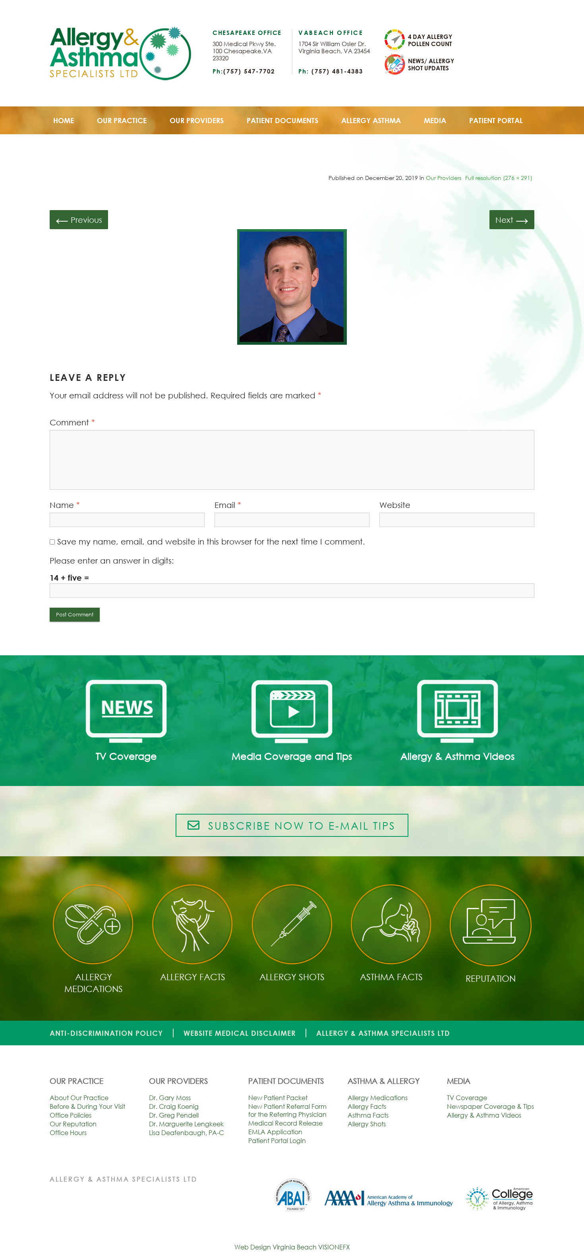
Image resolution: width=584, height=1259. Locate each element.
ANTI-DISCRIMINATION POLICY (106, 1033)
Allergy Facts (367, 1106)
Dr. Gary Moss (170, 1098)
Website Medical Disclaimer (240, 1033)
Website (394, 505)
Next (511, 219)
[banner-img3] (292, 288)
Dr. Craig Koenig (174, 1106)
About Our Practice (79, 1098)
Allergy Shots (367, 1124)
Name (65, 505)
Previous (79, 219)
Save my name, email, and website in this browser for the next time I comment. (211, 541)
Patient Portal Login (277, 1141)
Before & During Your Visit (87, 1106)
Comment (72, 422)
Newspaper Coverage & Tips (490, 1106)
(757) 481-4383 (337, 71)
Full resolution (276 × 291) (498, 178)
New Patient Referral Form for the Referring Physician (287, 1110)
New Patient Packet (277, 1098)
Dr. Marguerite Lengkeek (186, 1124)
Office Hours (68, 1133)
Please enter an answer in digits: (112, 560)
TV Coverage (467, 1098)
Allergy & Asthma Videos (484, 1115)
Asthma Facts (368, 1115)
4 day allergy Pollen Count (430, 40)
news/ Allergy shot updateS (431, 64)
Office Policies (70, 1115)
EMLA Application (275, 1132)
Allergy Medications (378, 1098)
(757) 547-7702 (249, 71)
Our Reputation (73, 1124)
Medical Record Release (285, 1123)
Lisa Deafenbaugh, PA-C (186, 1133)
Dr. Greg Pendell (174, 1115)
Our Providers (443, 178)
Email (228, 505)
